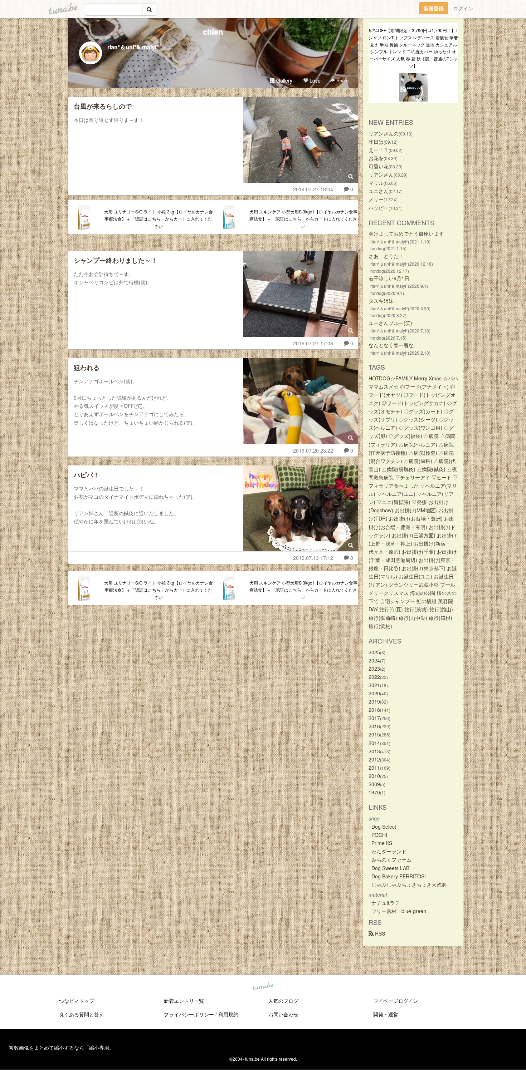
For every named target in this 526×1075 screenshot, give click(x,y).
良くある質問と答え (81, 1014)
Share (342, 80)
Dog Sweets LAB (390, 868)
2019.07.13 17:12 (313, 557)
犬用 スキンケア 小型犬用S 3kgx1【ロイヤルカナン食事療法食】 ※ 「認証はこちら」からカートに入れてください (303, 218)
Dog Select (383, 826)
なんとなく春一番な (391, 345)
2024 (374, 660)
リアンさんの (384, 133)
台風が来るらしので (103, 106)
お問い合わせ (283, 1014)
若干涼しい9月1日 (389, 278)
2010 (374, 775)
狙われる (86, 367)
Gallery (283, 80)
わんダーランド (388, 851)
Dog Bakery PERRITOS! (398, 876)
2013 (374, 751)
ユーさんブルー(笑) (390, 322)
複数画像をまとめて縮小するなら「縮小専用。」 (64, 1047)
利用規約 (228, 1014)
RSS (379, 933)
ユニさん (379, 190)
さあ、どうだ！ (386, 256)
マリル (376, 182)
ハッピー (379, 207)
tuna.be (263, 986)
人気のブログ (283, 1000)
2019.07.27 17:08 (313, 343)
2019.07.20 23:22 (313, 450)
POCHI (379, 834)
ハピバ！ (86, 474)
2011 (374, 767)
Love (314, 80)
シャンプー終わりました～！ (115, 260)
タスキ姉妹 (381, 300)
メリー (376, 199)
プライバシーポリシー (189, 1014)
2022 (374, 676)
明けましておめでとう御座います (406, 233)
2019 (374, 701)
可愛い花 (379, 166)
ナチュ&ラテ (385, 902)
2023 (374, 668)
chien (213, 31)
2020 (374, 693)
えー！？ (379, 149)
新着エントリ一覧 (184, 1000)
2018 (374, 709)
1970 (374, 792)
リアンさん (381, 174)
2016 (374, 726)
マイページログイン (395, 1000)
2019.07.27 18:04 (313, 189)
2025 (374, 652)
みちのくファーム (391, 859)
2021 (374, 685)
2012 (374, 759)
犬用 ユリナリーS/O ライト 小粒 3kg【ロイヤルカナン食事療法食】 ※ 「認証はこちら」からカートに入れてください (158, 218)
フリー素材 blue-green (398, 910)
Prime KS (381, 843)
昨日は (376, 141)
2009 (374, 784)
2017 (374, 717)
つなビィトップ (76, 1000)
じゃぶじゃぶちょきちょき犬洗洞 (409, 884)
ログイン (463, 8)
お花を (376, 158)
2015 (374, 734)
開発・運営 (385, 1014)
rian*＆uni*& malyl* (133, 47)
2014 (374, 742)
